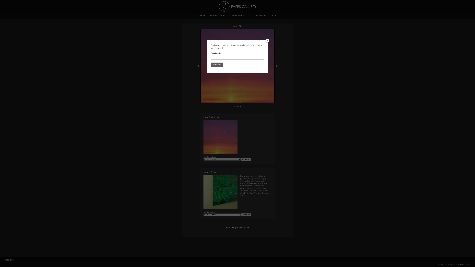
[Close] (267, 41)
